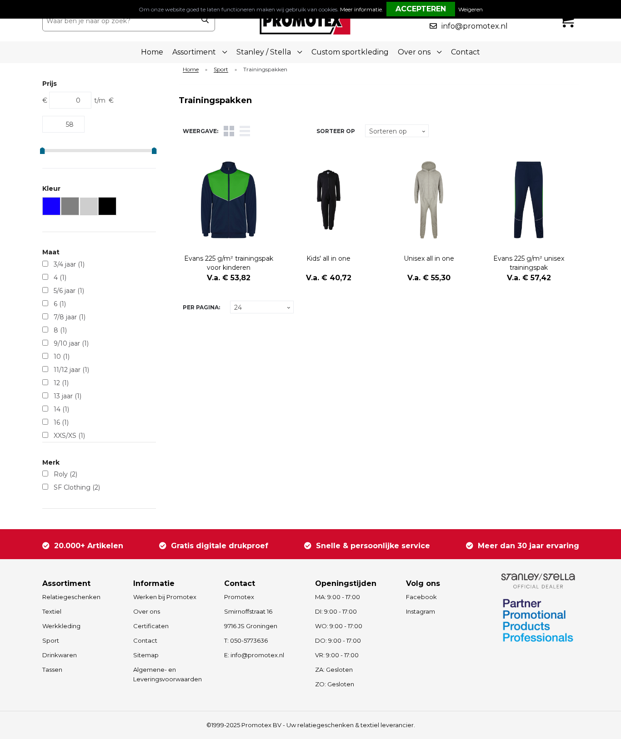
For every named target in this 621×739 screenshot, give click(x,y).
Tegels (229, 131)
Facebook (421, 596)
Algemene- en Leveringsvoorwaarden (167, 674)
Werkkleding (61, 626)
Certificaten (151, 626)
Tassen (52, 669)
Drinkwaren (59, 655)
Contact (465, 52)
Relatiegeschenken (71, 596)
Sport (221, 70)
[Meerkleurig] (89, 206)
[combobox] (119, 21)
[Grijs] (70, 206)
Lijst (245, 131)
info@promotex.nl (474, 26)
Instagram (420, 611)
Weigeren (470, 9)
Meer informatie (361, 9)
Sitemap (146, 655)
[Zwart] (107, 206)
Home (152, 52)
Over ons (146, 611)
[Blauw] (51, 206)
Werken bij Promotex (164, 596)
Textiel (51, 611)
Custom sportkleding (350, 52)
